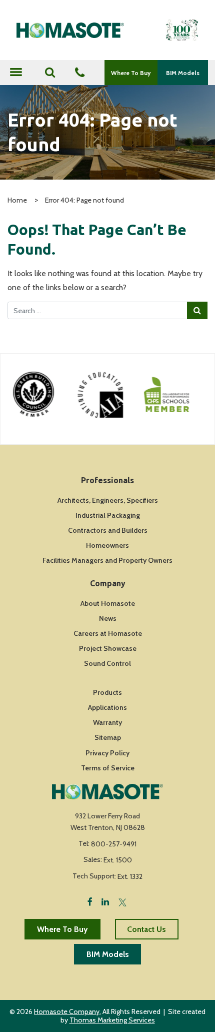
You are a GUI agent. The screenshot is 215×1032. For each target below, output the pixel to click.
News (107, 618)
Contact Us (146, 929)
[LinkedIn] (105, 901)
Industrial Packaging (108, 515)
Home (17, 200)
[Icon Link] (53, 394)
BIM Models (183, 73)
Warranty (107, 722)
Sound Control (107, 663)
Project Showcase (107, 648)
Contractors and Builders (108, 530)
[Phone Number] (79, 73)
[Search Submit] (197, 310)
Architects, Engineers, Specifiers (108, 500)
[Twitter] (123, 901)
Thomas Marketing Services (112, 1019)
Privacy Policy (108, 752)
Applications (107, 707)
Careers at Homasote (108, 633)
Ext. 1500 (118, 859)
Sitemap (107, 737)
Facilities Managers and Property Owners (107, 560)
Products (107, 692)
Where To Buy (130, 73)
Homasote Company (67, 1011)
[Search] (50, 72)
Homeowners (107, 545)
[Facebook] (90, 901)
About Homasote (107, 603)
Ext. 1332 (130, 876)
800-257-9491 (113, 843)
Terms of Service (107, 767)
